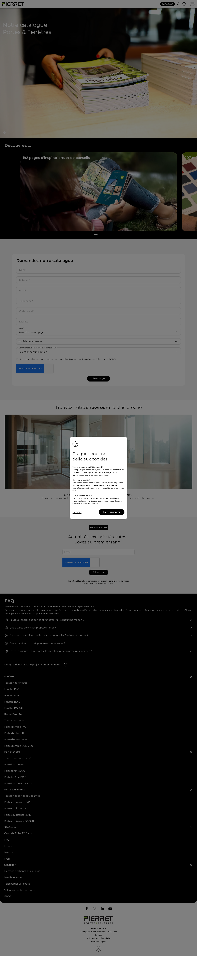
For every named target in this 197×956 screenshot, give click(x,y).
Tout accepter (111, 512)
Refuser (77, 512)
